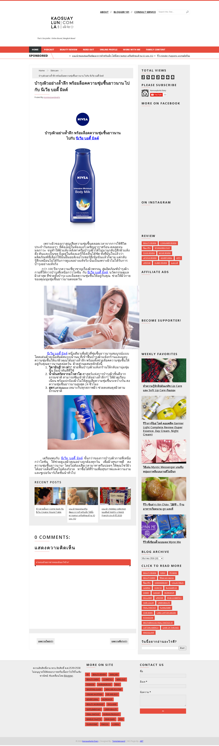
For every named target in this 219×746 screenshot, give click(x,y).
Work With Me (131, 49)
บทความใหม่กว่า (45, 641)
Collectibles (178, 583)
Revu (117, 684)
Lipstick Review (150, 258)
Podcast (49, 49)
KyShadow (148, 617)
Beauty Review (68, 49)
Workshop (169, 593)
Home (35, 49)
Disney (146, 593)
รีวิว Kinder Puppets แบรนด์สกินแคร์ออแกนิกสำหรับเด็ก (177, 55)
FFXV (121, 719)
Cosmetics (107, 679)
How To (158, 588)
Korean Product (111, 714)
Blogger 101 (121, 12)
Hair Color (148, 603)
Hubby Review (160, 263)
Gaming (146, 588)
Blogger (68, 675)
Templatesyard (118, 741)
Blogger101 (171, 588)
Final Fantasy (149, 607)
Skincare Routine (113, 689)
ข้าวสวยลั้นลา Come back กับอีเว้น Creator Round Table (50, 510)
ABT (141, 741)
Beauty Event (149, 578)
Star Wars (148, 613)
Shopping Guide (94, 689)
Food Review (149, 253)
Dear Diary (110, 719)
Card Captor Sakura (166, 613)
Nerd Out (88, 49)
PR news (173, 573)
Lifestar (146, 263)
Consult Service (145, 12)
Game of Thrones (171, 627)
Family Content (155, 49)
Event (163, 573)
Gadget (156, 593)
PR (88, 674)
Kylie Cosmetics (174, 598)
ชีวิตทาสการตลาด (167, 578)
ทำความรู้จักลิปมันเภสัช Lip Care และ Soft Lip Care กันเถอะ (162, 388)
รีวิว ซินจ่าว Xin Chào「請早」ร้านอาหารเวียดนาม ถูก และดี (163, 507)
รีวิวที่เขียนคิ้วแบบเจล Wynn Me (162, 542)
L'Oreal (115, 724)
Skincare (55, 70)
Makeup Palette (94, 719)
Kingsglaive (148, 632)
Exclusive (147, 598)
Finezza (104, 724)
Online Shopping (94, 694)
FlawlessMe (165, 607)
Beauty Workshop (95, 704)
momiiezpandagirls (52, 97)
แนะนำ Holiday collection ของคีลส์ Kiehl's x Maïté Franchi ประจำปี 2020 (114, 512)
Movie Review (165, 253)
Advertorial (166, 258)
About (104, 12)
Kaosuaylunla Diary (90, 741)
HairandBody (161, 583)
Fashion (90, 684)
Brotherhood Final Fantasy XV (158, 622)
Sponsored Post (162, 248)
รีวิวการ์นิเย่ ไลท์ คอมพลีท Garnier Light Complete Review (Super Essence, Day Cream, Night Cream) (163, 428)
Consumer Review (168, 243)
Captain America (151, 627)
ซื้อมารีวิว (147, 248)
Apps (178, 258)
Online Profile (108, 49)
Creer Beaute (164, 603)
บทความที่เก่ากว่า (119, 641)
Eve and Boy (112, 694)
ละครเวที (174, 263)
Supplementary (94, 709)
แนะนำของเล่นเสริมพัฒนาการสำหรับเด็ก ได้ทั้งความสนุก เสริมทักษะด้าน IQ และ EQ (105, 55)
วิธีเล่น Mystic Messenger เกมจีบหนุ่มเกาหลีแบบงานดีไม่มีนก (163, 469)
